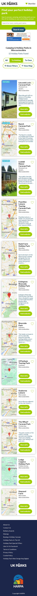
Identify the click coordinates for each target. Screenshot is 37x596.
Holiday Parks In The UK (11, 540)
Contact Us (7, 528)
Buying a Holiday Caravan (12, 537)
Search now (18, 29)
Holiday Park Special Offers (12, 543)
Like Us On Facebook (10, 546)
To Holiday (16, 60)
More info (24, 109)
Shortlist (31, 3)
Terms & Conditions (9, 549)
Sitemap (6, 534)
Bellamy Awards (8, 531)
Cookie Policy (8, 555)
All (6, 60)
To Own (28, 60)
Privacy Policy (8, 552)
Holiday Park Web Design (12, 558)
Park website (25, 114)
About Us (6, 525)
